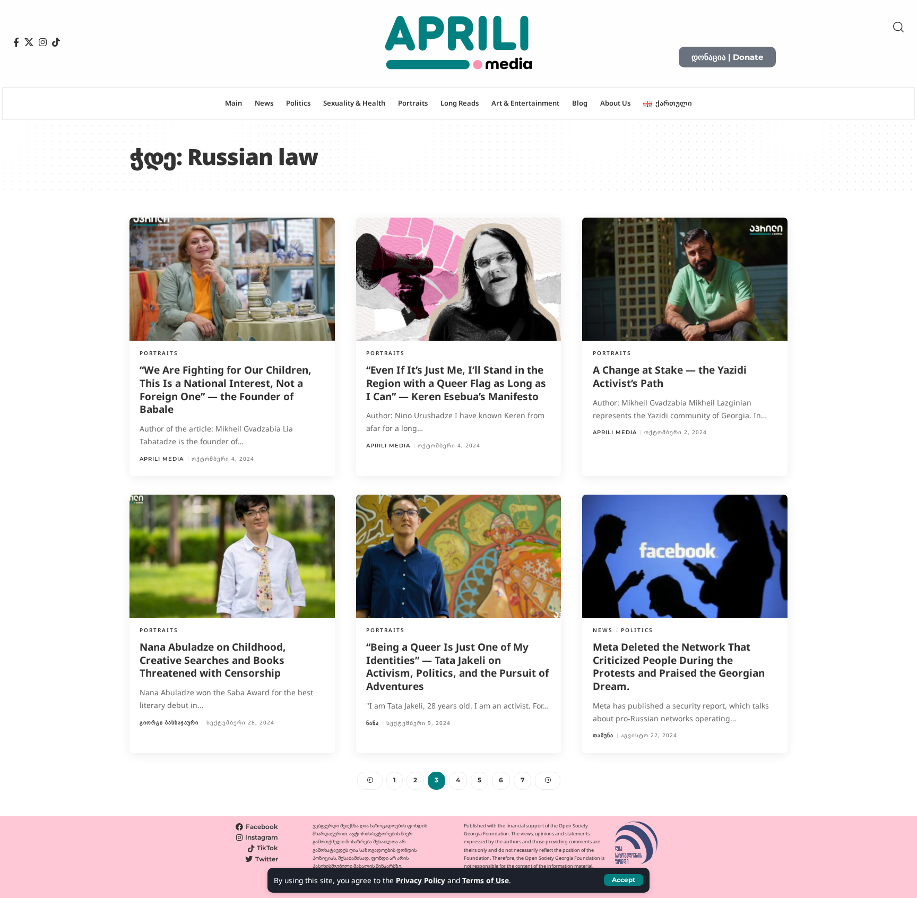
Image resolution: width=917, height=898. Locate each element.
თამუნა (603, 735)
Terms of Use (485, 880)
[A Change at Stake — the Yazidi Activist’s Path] (685, 279)
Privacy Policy (420, 880)
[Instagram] (42, 42)
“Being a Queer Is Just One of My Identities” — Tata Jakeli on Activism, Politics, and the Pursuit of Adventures (457, 666)
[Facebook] (16, 42)
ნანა (372, 723)
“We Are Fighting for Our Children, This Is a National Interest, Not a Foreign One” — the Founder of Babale (226, 389)
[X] (29, 42)
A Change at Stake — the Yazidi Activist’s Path (670, 376)
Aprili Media (162, 458)
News (603, 630)
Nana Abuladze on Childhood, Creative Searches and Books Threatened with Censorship (213, 660)
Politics (637, 630)
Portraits (159, 353)
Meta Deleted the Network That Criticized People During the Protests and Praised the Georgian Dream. (679, 666)
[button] (623, 880)
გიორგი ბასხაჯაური (169, 722)
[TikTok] (56, 42)
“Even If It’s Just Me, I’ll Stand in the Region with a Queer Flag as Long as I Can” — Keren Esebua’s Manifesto (456, 383)
